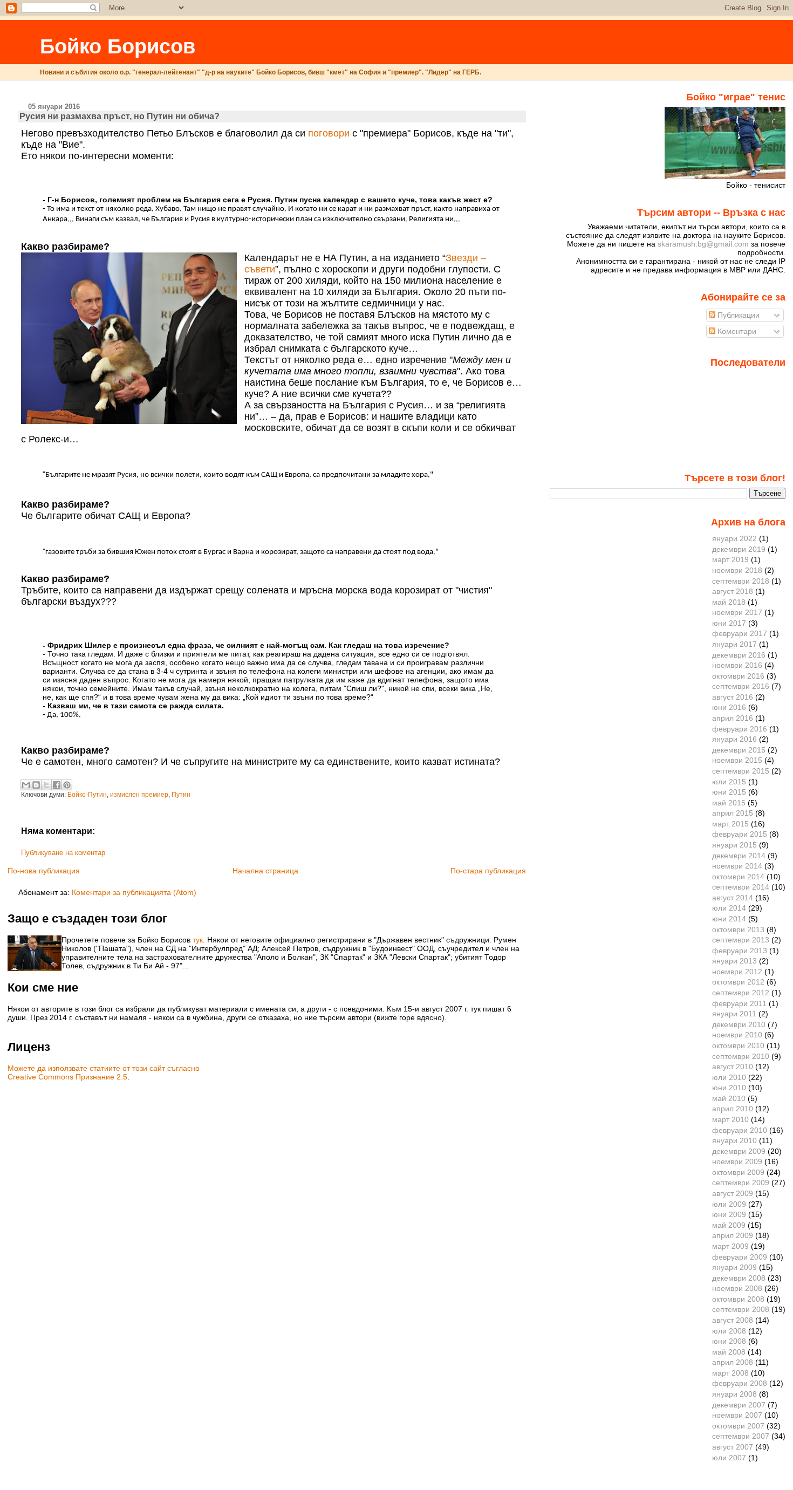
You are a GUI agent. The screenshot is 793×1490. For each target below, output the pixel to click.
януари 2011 (734, 1013)
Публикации (737, 315)
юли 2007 (729, 1457)
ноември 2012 (737, 971)
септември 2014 (740, 887)
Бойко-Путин (87, 794)
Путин (181, 794)
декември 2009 (738, 1151)
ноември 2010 (737, 1034)
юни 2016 (729, 707)
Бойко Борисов (117, 46)
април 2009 (732, 1235)
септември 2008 (740, 1309)
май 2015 (729, 802)
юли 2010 (729, 1077)
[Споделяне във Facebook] (56, 785)
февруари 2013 (739, 950)
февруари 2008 (739, 1383)
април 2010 (732, 1108)
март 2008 (730, 1373)
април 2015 (732, 813)
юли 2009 (729, 1204)
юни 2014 (729, 918)
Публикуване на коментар (63, 853)
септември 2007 (740, 1436)
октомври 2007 (738, 1425)
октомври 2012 (738, 982)
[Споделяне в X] (46, 785)
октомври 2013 (738, 929)
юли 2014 (729, 908)
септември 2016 (740, 686)
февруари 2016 (739, 729)
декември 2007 (738, 1404)
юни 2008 (729, 1341)
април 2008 (732, 1362)
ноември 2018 (737, 570)
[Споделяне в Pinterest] (66, 785)
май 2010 (729, 1098)
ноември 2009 (737, 1161)
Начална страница (265, 870)
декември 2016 (738, 655)
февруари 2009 (739, 1257)
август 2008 (732, 1320)
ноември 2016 (737, 665)
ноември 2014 (737, 866)
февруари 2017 (739, 633)
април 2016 (732, 718)
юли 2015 (729, 781)
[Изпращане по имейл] (25, 785)
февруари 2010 (739, 1130)
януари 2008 (734, 1394)
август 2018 (732, 591)
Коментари (735, 331)
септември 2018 (740, 581)
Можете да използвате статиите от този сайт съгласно (104, 1068)
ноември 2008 (737, 1288)
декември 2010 (738, 1024)
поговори (329, 133)
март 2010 (730, 1119)
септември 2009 (740, 1182)
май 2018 (729, 602)
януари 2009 (734, 1267)
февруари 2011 (739, 1003)
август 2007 (732, 1447)
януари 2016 (734, 739)
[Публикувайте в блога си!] (36, 785)
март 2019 (730, 559)
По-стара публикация (488, 870)
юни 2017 (729, 623)
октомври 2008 (738, 1299)
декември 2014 (738, 855)
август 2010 (732, 1066)
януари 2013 (734, 960)
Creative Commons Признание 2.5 (67, 1076)
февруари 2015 (739, 834)
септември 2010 (740, 1056)
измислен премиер (139, 794)
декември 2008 (738, 1278)
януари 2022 (734, 538)
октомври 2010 (738, 1045)
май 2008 (729, 1352)
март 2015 (730, 823)
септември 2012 (740, 992)
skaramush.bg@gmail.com (703, 244)
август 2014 (732, 897)
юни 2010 (729, 1087)
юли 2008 (729, 1331)
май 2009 (729, 1225)
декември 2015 (738, 750)
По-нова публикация (44, 870)
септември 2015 (740, 771)
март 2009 (730, 1246)
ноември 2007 (737, 1415)
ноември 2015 (737, 760)
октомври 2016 (738, 676)
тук (198, 939)
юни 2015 (729, 792)
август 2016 (732, 697)
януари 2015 (734, 844)
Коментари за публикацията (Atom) (134, 892)
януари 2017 (734, 644)
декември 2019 (738, 549)
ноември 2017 (737, 612)
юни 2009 (729, 1214)
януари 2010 (734, 1140)
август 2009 (732, 1193)
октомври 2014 (738, 876)
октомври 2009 (738, 1172)
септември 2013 (740, 939)
